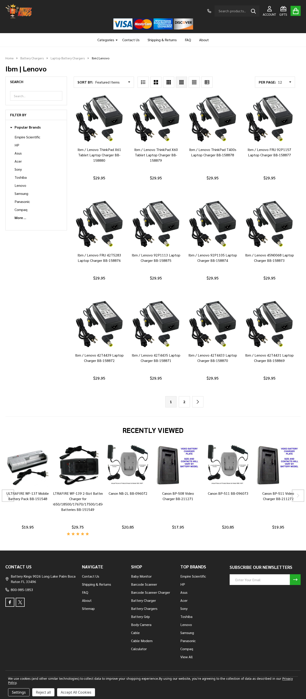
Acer (18, 161)
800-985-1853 (22, 589)
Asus (18, 153)
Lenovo (20, 185)
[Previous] (8, 496)
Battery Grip (140, 616)
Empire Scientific (27, 137)
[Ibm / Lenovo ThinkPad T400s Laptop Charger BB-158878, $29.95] (212, 118)
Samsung (21, 193)
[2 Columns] (156, 82)
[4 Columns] (181, 82)
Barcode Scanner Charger (150, 592)
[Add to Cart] (98, 148)
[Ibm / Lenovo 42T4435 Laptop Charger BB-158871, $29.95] (156, 324)
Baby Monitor (141, 576)
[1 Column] (143, 82)
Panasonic (22, 201)
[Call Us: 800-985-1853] (209, 11)
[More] (115, 40)
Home (9, 58)
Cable (135, 632)
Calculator (139, 648)
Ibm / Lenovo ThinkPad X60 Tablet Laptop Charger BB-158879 (156, 155)
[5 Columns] (194, 82)
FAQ (188, 39)
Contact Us (131, 39)
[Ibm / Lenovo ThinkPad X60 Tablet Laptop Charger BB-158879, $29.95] (156, 118)
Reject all (43, 692)
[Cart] (296, 11)
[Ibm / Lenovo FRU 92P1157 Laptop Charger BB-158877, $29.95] (269, 118)
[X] (20, 602)
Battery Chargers (144, 608)
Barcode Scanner (144, 584)
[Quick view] (109, 148)
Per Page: (267, 82)
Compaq (21, 209)
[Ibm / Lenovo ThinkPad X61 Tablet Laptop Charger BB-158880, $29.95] (99, 118)
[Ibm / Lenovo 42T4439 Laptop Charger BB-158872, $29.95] (99, 324)
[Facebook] (9, 602)
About (204, 39)
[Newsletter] (295, 579)
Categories (105, 39)
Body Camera (141, 624)
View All (186, 656)
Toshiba (21, 177)
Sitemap (88, 608)
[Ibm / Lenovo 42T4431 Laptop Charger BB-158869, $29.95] (269, 324)
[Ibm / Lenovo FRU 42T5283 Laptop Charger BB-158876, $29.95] (99, 224)
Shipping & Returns (162, 39)
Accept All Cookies (76, 692)
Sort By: (85, 82)
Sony (18, 169)
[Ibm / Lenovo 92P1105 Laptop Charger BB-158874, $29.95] (212, 224)
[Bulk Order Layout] (207, 82)
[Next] (197, 401)
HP (17, 145)
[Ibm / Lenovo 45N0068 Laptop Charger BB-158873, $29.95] (269, 224)
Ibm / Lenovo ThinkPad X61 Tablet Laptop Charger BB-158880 (99, 155)
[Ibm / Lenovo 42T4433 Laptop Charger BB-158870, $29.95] (212, 324)
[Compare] (22, 492)
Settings (19, 692)
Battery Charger (143, 600)
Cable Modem (142, 640)
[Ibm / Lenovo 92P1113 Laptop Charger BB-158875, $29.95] (156, 224)
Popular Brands (28, 127)
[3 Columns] (168, 82)
